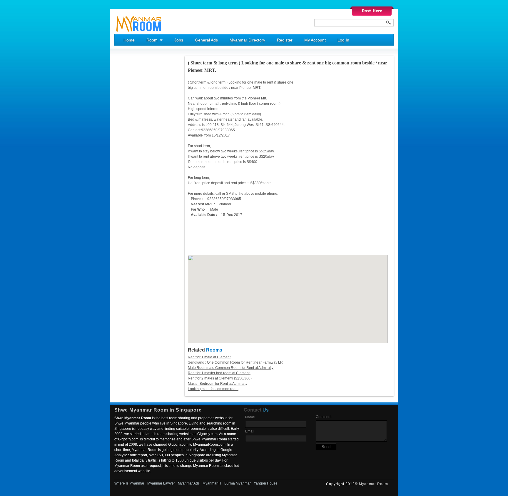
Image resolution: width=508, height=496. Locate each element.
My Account (315, 40)
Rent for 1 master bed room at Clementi (219, 373)
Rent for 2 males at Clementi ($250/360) (220, 378)
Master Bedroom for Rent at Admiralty (217, 384)
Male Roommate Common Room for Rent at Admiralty (230, 368)
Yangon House (266, 483)
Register (285, 40)
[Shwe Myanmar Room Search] (388, 22)
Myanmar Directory (247, 40)
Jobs (178, 40)
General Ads (206, 40)
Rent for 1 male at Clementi (209, 357)
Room (152, 40)
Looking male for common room (213, 389)
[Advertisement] (137, 144)
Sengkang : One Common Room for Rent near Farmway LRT (236, 362)
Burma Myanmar (237, 483)
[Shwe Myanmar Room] (138, 33)
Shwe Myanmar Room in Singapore (158, 409)
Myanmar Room (373, 484)
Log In (343, 40)
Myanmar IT (212, 483)
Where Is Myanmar (129, 483)
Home (129, 40)
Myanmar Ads (189, 483)
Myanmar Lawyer (161, 483)
